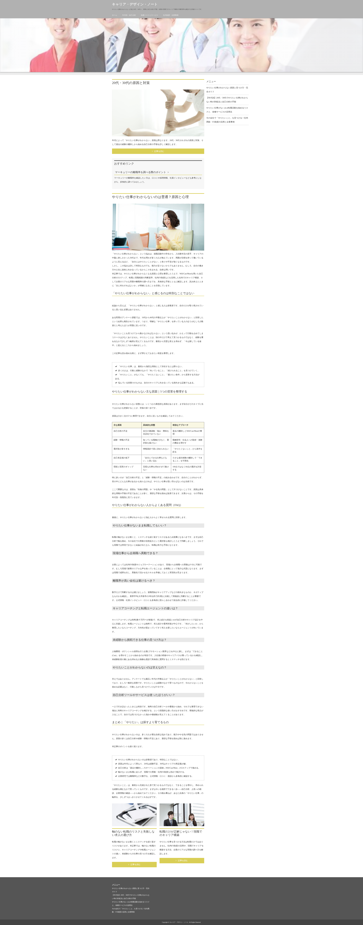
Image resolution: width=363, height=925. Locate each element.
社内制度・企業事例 (170, 15)
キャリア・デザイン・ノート (135, 4)
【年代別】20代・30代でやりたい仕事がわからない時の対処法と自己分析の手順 (227, 100)
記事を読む (159, 151)
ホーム (114, 15)
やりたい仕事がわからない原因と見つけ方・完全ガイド (227, 90)
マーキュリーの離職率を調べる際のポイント (140, 172)
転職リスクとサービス (149, 15)
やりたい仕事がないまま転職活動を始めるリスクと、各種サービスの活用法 (227, 110)
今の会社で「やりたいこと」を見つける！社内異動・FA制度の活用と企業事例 (227, 120)
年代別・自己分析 (129, 15)
